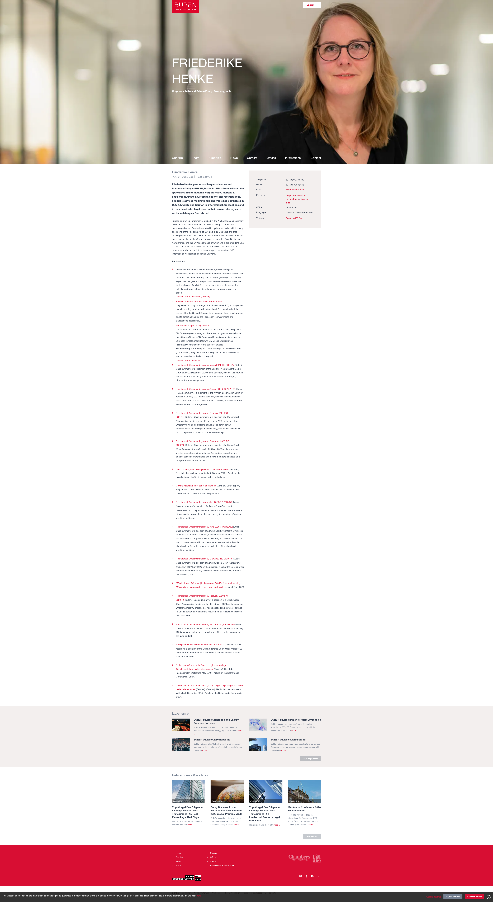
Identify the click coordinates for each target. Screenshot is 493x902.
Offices (271, 158)
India (288, 203)
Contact (316, 158)
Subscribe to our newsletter (222, 866)
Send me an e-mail (295, 190)
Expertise (215, 158)
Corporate (291, 195)
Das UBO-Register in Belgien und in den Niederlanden (202, 470)
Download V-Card (294, 218)
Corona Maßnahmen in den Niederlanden (196, 486)
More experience (310, 758)
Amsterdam (291, 208)
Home (178, 853)
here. (199, 896)
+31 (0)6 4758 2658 (295, 185)
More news (312, 836)
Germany (305, 199)
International (293, 158)
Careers (252, 158)
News (234, 158)
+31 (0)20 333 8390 (295, 180)
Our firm (177, 158)
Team (195, 158)
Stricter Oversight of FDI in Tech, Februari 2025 (199, 302)
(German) (193, 297)
